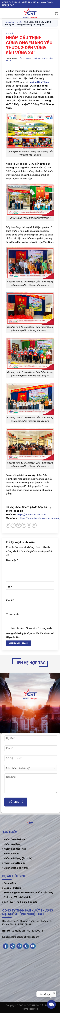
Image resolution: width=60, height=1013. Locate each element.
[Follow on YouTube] (33, 946)
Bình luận (12, 560)
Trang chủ (9, 22)
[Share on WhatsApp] (8, 525)
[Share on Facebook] (13, 525)
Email (10, 600)
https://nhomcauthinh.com (31, 514)
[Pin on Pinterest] (29, 525)
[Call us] (26, 946)
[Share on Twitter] (18, 525)
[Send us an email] (19, 946)
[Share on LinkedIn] (34, 525)
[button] (51, 1004)
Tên (9, 586)
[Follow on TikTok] (12, 946)
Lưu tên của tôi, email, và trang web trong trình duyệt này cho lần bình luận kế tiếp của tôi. (30, 633)
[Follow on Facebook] (6, 946)
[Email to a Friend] (23, 525)
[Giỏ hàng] (56, 13)
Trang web (12, 614)
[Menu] (4, 13)
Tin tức (19, 22)
